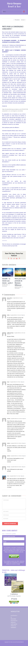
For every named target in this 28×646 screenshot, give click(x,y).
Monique (8, 466)
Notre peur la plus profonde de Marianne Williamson (20, 282)
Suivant (23, 19)
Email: (4, 541)
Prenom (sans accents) (9, 536)
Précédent (17, 19)
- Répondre (23, 315)
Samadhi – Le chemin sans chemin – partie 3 (7, 281)
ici (20, 563)
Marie (8, 475)
